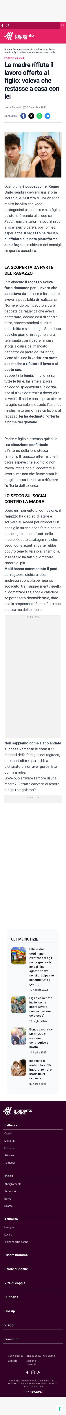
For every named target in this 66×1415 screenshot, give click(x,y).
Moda (8, 1176)
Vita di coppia (14, 1283)
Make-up (9, 1140)
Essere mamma (21, 49)
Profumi (9, 1148)
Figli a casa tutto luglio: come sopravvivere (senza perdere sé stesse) (40, 1006)
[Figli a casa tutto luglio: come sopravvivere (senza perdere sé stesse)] (18, 1009)
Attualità (11, 1219)
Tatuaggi (9, 1162)
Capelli (8, 1133)
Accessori (10, 1191)
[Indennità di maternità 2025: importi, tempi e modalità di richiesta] (18, 1072)
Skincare (9, 1155)
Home (7, 49)
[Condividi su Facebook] (23, 116)
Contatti (12, 1360)
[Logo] (19, 36)
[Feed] (38, 1372)
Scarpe (8, 1205)
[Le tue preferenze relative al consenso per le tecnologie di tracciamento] (59, 1408)
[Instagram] (7, 25)
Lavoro (8, 1234)
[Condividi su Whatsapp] (39, 116)
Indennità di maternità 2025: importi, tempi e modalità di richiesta (40, 1069)
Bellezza (10, 1125)
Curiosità (11, 1297)
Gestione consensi (31, 1362)
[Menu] (58, 36)
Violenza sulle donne (16, 1241)
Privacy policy (33, 1355)
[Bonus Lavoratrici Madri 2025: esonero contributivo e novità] (18, 1040)
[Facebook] (2, 25)
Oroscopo (11, 1339)
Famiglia (9, 1227)
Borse (7, 1198)
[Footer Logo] (33, 1112)
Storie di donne (16, 1269)
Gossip (9, 1311)
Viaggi (9, 1325)
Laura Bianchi (12, 107)
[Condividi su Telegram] (47, 116)
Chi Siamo (49, 1355)
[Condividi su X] (31, 116)
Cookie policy (15, 1355)
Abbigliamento (12, 1184)
